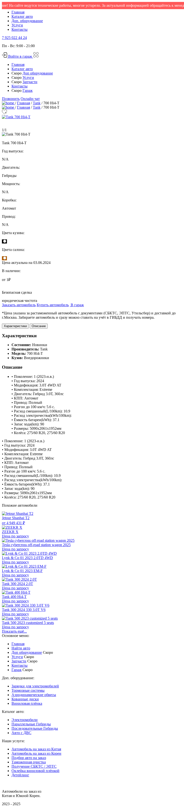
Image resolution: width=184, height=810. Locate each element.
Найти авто (21, 648)
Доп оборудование (38, 73)
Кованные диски (25, 699)
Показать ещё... (14, 631)
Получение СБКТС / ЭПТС (34, 766)
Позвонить (11, 99)
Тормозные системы (28, 690)
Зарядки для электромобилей (35, 686)
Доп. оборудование (27, 21)
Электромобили (25, 720)
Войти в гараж (20, 56)
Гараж (28, 90)
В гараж (77, 305)
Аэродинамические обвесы (34, 695)
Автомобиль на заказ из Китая (36, 749)
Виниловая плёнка (27, 703)
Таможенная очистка (29, 762)
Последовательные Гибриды (35, 728)
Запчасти (30, 82)
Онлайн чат (30, 99)
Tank (36, 103)
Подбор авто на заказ (29, 758)
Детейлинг (20, 775)
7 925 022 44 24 (14, 38)
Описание (39, 326)
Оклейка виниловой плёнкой (35, 771)
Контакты (20, 29)
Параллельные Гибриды (31, 724)
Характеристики (15, 326)
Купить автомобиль (53, 305)
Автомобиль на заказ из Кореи (36, 753)
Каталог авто (22, 16)
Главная (18, 12)
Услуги (17, 25)
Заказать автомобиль (19, 305)
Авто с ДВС (21, 733)
